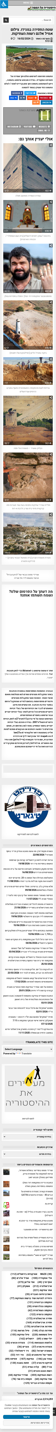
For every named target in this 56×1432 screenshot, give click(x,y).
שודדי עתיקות (18, 1375)
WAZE (46, 1274)
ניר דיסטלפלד (19, 1350)
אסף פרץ (44, 1282)
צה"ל (47, 1367)
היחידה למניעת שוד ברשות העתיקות (31, 1298)
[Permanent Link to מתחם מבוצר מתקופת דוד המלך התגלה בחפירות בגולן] (28, 268)
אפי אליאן (26, 1282)
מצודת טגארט (15, 1342)
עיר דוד (17, 1355)
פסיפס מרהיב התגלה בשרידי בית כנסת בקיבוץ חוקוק (37, 1248)
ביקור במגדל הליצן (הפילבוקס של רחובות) (28, 353)
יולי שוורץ (44, 1338)
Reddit (31, 97)
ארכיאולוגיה (42, 1286)
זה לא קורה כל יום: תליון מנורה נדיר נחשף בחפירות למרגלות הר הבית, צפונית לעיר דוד (29, 971)
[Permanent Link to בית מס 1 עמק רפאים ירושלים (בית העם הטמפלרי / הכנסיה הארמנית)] (28, 216)
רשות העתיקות (41, 1375)
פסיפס (11, 1359)
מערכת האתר (43, 38)
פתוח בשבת (19, 1363)
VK (21, 97)
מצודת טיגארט (42, 1346)
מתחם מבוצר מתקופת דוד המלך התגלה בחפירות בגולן (28, 296)
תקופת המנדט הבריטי (38, 1383)
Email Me (43, 130)
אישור (26, 1417)
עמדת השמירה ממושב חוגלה (28, 195)
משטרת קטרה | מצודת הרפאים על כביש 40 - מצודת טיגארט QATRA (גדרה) (37, 1195)
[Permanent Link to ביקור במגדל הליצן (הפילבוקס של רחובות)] (28, 325)
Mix (34, 102)
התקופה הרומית (41, 1314)
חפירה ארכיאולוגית (39, 1322)
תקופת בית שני (22, 1379)
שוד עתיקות (43, 1379)
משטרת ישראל (42, 1350)
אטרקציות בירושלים (24, 1274)
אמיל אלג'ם (20, 1278)
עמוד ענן (44, 1359)
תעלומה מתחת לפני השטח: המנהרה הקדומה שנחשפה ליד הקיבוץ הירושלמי (32, 914)
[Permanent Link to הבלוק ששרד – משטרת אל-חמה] (28, 420)
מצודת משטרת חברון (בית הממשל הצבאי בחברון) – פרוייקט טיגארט (28, 559)
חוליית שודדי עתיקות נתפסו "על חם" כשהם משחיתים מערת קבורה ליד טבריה (32, 950)
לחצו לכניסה (28, 1118)
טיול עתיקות (19, 1334)
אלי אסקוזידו (42, 1278)
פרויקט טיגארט (42, 1363)
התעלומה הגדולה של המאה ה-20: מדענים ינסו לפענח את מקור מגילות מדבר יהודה (31, 879)
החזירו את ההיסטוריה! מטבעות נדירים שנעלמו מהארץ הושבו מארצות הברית (31, 923)
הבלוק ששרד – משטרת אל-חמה (28, 448)
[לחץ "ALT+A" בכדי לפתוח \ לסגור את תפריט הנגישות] (4, 4)
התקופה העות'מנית (40, 1310)
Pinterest (44, 97)
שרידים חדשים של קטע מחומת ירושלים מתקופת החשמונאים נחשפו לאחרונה (29, 980)
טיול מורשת (20, 1330)
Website (43, 126)
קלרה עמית (30, 1367)
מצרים (23, 1346)
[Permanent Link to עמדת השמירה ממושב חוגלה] (28, 168)
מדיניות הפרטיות (40, 1423)
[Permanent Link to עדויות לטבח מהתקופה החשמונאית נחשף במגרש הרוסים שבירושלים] (28, 371)
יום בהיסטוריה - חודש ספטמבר (38, 1229)
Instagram (13, 126)
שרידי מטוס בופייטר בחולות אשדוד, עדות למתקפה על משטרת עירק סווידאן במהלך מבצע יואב (36, 1174)
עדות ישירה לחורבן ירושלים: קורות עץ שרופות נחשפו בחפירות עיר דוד (31, 861)
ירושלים (26, 1338)
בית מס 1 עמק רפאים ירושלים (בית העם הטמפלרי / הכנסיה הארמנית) (28, 237)
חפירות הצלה (42, 1330)
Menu (26, 2)
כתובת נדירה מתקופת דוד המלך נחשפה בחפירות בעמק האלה (37, 1184)
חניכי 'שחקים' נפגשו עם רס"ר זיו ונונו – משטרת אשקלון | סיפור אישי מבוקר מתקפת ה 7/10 (30, 1018)
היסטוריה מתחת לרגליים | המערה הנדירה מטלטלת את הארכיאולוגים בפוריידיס (29, 906)
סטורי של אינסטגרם (39, 1355)
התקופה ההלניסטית (39, 1306)
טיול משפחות (42, 1334)
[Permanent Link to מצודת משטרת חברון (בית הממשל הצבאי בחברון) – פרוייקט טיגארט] (28, 534)
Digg (12, 97)
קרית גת (49, 1203)
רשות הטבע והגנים (40, 1371)
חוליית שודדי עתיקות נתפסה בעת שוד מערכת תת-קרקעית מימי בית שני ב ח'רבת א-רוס (28, 506)
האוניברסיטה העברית (38, 1294)
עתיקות (27, 1359)
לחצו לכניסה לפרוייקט (28, 834)
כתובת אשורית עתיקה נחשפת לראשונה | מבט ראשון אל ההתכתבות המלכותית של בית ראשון (28, 997)
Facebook (16, 93)
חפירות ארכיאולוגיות (38, 1326)
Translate (26, 1053)
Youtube (28, 126)
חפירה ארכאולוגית (39, 1318)
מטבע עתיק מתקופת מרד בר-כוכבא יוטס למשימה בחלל (36, 1222)
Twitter (29, 93)
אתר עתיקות (42, 1290)
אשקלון (23, 1286)
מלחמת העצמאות (40, 1342)
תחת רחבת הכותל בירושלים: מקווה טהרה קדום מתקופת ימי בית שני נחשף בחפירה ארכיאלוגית (30, 959)
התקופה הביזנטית (40, 1302)
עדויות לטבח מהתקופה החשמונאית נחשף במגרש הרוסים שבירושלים (28, 389)
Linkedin (45, 102)
